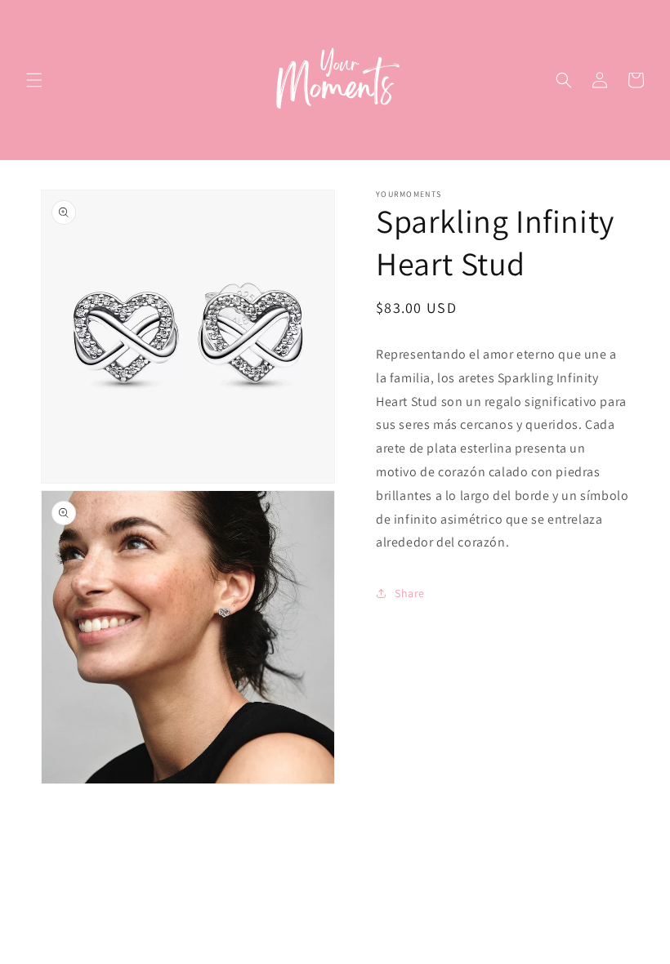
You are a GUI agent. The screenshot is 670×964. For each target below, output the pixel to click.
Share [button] (410, 593)
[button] (34, 80)
